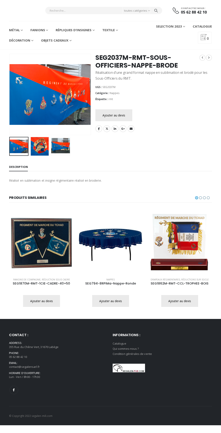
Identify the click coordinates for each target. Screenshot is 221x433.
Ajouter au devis (114, 115)
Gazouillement (106, 128)
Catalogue (202, 26)
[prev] (202, 58)
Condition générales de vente (132, 354)
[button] (10, 94)
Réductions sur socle (195, 279)
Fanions (37, 30)
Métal (14, 30)
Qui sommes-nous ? (126, 349)
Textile (108, 30)
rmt (111, 99)
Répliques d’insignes (74, 30)
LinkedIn (115, 128)
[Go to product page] (41, 242)
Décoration (19, 40)
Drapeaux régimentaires (165, 279)
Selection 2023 (169, 26)
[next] (209, 58)
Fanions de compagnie (27, 279)
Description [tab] (18, 167)
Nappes (115, 93)
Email (131, 128)
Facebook (98, 128)
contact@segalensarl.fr (24, 367)
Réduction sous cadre (56, 279)
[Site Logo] (21, 10)
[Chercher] (156, 10)
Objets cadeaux (54, 40)
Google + (123, 128)
